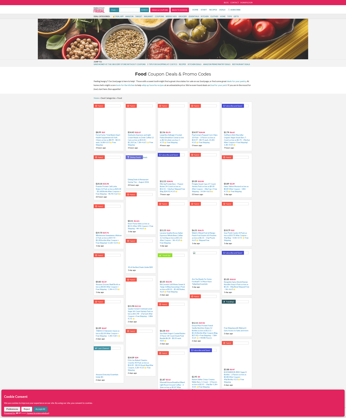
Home (195, 10)
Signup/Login (246, 2)
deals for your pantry (236, 81)
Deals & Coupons (160, 10)
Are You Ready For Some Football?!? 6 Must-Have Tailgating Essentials (202, 281)
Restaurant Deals (241, 64)
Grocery (182, 16)
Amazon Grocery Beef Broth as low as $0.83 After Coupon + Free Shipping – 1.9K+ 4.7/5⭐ (108, 285)
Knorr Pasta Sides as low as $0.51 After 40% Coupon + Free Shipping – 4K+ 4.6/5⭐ (140, 225)
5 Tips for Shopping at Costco (162, 64)
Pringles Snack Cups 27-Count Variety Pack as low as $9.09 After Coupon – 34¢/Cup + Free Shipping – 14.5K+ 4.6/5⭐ (204, 186)
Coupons (159, 16)
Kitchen (205, 16)
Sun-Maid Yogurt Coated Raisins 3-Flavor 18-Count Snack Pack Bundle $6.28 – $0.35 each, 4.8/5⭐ (172, 335)
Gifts (236, 16)
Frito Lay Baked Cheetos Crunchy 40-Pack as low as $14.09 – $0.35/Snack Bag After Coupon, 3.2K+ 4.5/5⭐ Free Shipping (140, 363)
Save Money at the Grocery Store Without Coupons (120, 64)
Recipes (213, 10)
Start (204, 10)
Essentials (194, 16)
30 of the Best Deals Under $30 (140, 267)
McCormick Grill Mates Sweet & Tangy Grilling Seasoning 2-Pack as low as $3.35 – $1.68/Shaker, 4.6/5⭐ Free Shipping (172, 286)
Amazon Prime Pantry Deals (216, 64)
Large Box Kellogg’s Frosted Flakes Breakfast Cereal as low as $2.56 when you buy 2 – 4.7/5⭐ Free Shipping (172, 137)
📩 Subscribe (234, 10)
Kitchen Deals (194, 64)
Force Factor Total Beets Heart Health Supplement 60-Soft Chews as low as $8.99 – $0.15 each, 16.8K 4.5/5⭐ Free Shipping (108, 138)
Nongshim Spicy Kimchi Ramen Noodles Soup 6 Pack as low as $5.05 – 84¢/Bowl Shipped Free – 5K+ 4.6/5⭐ (236, 284)
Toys (229, 16)
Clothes (214, 16)
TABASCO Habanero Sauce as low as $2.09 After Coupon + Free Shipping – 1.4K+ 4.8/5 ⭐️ (108, 332)
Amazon (129, 16)
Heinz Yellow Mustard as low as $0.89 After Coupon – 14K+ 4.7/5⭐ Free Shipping (236, 187)
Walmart (148, 16)
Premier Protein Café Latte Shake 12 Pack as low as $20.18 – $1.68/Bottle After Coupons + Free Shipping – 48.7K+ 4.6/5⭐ (108, 188)
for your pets (218, 85)
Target (138, 16)
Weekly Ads (171, 16)
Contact (234, 2)
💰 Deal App (118, 16)
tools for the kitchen (125, 85)
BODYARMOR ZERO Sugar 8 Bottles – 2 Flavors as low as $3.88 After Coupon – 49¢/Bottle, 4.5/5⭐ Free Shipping (235, 375)
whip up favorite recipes (153, 85)
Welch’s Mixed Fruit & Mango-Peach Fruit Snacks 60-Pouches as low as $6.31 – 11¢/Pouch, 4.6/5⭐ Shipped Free (204, 235)
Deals (222, 10)
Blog (226, 2)
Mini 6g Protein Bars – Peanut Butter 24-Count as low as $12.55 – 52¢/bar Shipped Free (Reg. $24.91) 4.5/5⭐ (172, 186)
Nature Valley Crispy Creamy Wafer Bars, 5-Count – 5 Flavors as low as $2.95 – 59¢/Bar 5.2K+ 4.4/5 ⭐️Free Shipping (205, 381)
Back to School (179, 10)
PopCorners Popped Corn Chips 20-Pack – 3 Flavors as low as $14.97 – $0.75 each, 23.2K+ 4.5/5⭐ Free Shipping (204, 137)
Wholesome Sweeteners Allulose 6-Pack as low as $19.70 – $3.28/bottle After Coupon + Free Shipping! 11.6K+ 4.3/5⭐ (109, 237)
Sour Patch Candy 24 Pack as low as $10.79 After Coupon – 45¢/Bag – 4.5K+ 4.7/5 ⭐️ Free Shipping (236, 235)
